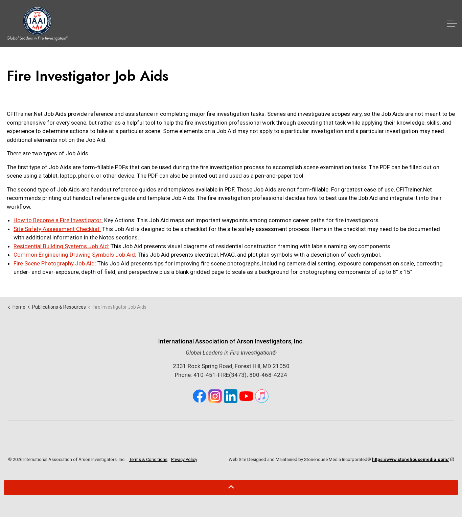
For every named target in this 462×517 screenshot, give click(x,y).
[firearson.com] (37, 24)
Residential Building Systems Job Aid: (61, 246)
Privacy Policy (184, 459)
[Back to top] (231, 487)
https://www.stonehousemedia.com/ (410, 459)
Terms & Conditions (148, 459)
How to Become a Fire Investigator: (58, 220)
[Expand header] (452, 23)
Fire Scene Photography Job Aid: (55, 263)
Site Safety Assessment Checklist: (57, 229)
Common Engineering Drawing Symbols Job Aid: (75, 254)
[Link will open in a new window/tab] (199, 396)
